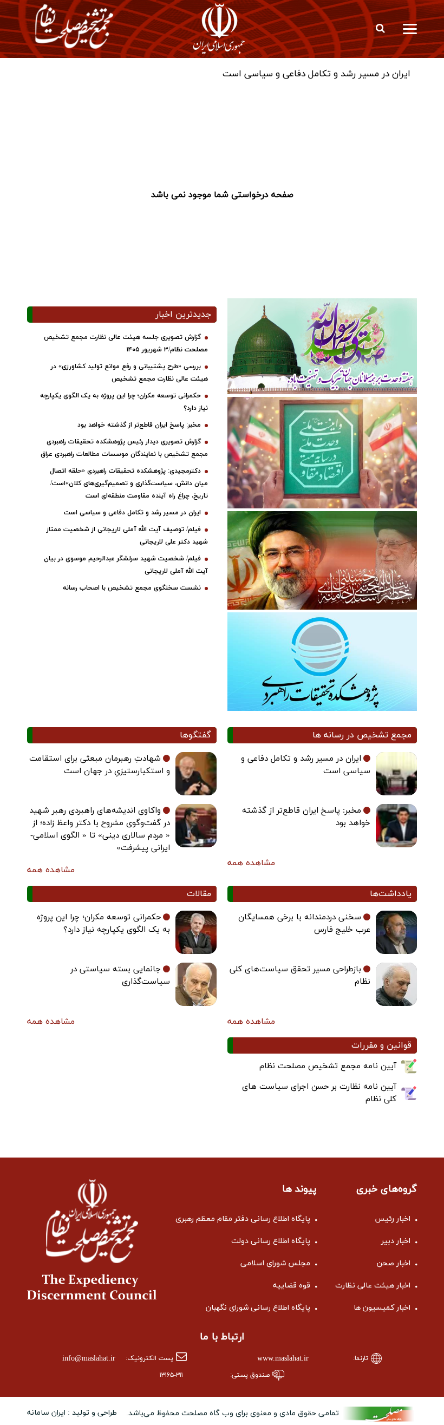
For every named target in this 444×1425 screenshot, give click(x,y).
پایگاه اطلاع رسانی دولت (270, 1241)
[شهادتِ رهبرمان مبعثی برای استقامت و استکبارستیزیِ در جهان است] (196, 773)
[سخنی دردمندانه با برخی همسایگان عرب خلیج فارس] (396, 932)
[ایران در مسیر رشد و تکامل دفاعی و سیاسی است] (396, 773)
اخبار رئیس (392, 1219)
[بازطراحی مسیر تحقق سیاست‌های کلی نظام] (396, 984)
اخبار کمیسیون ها (382, 1308)
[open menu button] (410, 28)
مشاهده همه (251, 863)
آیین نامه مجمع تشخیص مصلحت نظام (327, 1066)
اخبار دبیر (395, 1241)
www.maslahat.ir (283, 1359)
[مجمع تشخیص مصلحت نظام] (74, 26)
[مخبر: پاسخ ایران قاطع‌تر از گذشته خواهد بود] (396, 825)
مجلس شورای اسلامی (275, 1263)
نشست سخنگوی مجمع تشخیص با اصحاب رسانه (132, 588)
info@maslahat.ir (88, 1359)
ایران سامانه (46, 1413)
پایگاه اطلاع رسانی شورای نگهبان (258, 1308)
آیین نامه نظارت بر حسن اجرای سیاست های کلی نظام (319, 1093)
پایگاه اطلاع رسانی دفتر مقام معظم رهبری (242, 1219)
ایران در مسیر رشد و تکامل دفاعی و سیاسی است (316, 74)
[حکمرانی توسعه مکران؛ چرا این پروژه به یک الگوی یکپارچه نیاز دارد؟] (196, 932)
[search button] (380, 28)
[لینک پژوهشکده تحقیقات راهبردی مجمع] (322, 660)
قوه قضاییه (291, 1285)
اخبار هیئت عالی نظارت (372, 1285)
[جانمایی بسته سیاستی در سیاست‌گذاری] (196, 984)
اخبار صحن (393, 1263)
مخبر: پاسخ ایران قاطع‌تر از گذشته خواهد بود (139, 425)
